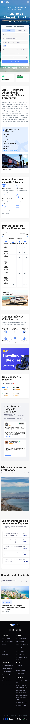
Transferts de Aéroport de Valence (9, 510)
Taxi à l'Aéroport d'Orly (21, 702)
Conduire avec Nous (7, 674)
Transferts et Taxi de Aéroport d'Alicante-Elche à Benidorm (11, 534)
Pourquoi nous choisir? (7, 641)
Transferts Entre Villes (21, 648)
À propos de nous (6, 638)
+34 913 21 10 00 (7, 146)
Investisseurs (5, 648)
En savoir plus (8, 436)
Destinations (5, 654)
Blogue (3, 651)
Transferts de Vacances (22, 644)
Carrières (4, 644)
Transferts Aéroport (21, 638)
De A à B (9, 30)
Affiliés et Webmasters (8, 671)
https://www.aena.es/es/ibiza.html (11, 150)
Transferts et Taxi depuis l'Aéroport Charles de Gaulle (22, 697)
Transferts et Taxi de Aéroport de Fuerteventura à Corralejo (12, 541)
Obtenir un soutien (6, 684)
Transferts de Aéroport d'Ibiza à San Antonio (13, 547)
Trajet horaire (21, 30)
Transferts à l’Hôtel (20, 654)
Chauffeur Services (20, 641)
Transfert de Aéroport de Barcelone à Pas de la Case (13, 560)
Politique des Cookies (21, 673)
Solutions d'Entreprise (7, 665)
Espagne (9, 7)
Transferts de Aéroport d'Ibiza (20, 7)
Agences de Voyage (7, 668)
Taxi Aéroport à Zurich (21, 705)
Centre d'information (7, 680)
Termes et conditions (21, 670)
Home (5, 7)
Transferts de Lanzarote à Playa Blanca (12, 554)
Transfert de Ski (20, 651)
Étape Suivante (15, 61)
